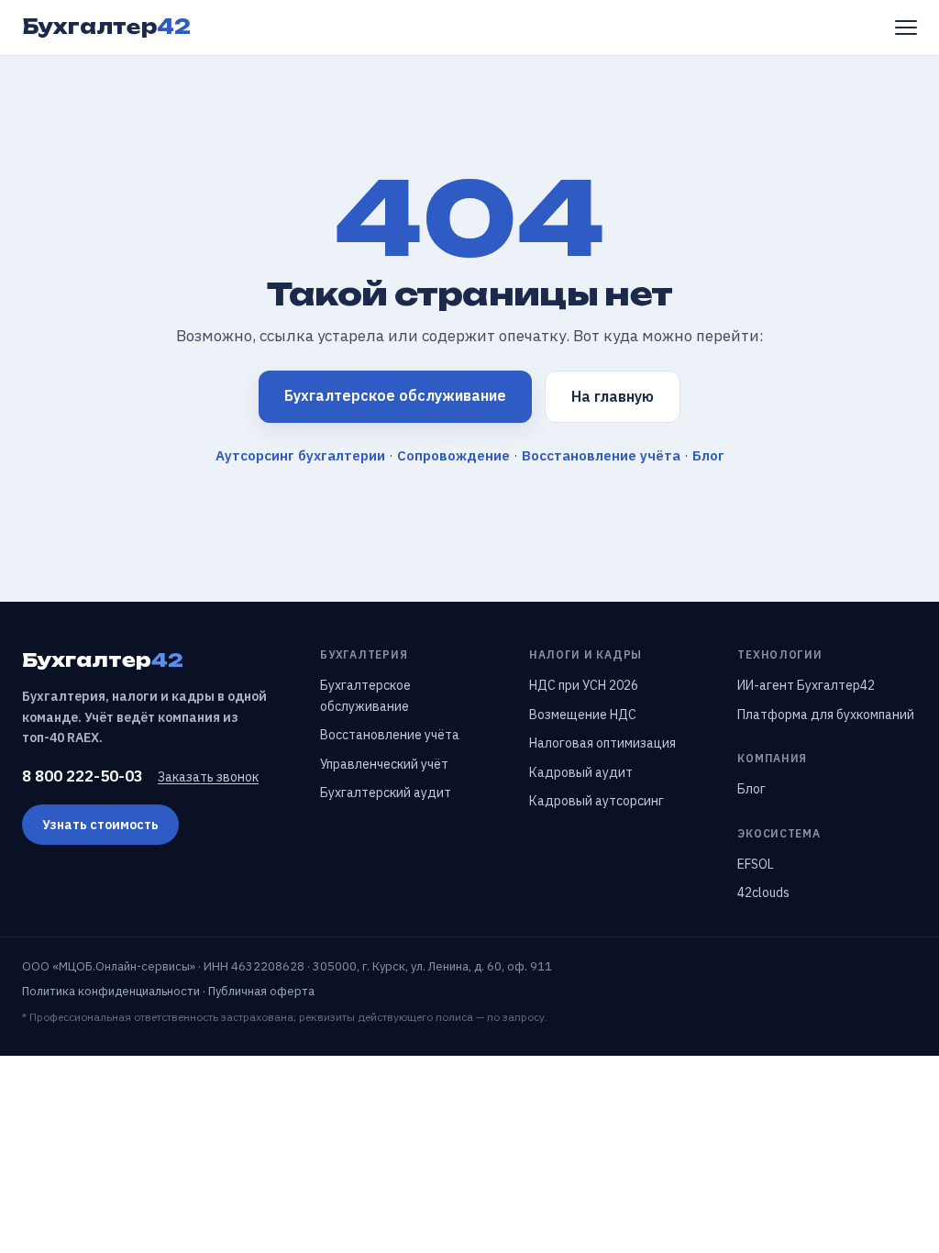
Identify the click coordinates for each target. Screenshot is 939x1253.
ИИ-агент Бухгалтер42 (806, 685)
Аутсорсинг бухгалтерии (300, 455)
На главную (612, 396)
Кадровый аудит (581, 772)
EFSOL (755, 864)
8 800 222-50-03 (82, 776)
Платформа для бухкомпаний (825, 714)
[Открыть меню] (906, 27)
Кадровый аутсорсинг (596, 801)
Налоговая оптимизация (602, 743)
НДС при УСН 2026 (583, 685)
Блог (708, 455)
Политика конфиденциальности (111, 991)
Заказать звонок (208, 777)
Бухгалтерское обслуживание (395, 395)
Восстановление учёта (601, 455)
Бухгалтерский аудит (385, 792)
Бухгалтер (106, 27)
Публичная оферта (261, 991)
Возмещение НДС (582, 714)
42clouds (763, 892)
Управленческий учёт (384, 764)
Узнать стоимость (100, 824)
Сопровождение (453, 455)
